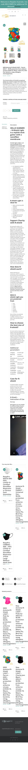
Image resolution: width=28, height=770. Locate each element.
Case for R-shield (15, 379)
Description (4, 124)
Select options (5, 501)
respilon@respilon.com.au (8, 728)
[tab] (5, 124)
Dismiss (18, 6)
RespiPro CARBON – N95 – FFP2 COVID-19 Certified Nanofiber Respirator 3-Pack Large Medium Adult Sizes (7, 552)
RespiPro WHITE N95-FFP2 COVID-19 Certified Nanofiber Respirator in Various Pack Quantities (7, 485)
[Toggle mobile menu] (25, 15)
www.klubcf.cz (20, 263)
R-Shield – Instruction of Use (17, 398)
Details (11, 500)
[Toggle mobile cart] (22, 15)
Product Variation (5, 103)
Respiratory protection (12, 118)
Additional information (4, 127)
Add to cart (16, 110)
